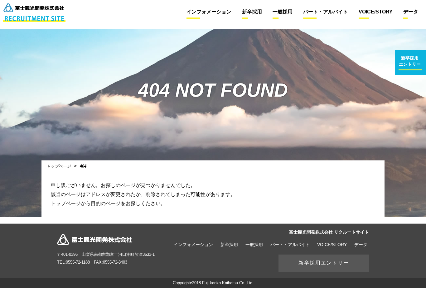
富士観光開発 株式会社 (94, 239)
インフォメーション (193, 244)
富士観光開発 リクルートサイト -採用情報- (34, 12)
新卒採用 (229, 244)
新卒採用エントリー (323, 262)
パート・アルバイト (290, 244)
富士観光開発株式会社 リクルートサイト (329, 232)
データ (360, 244)
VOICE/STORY (332, 244)
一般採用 (254, 244)
